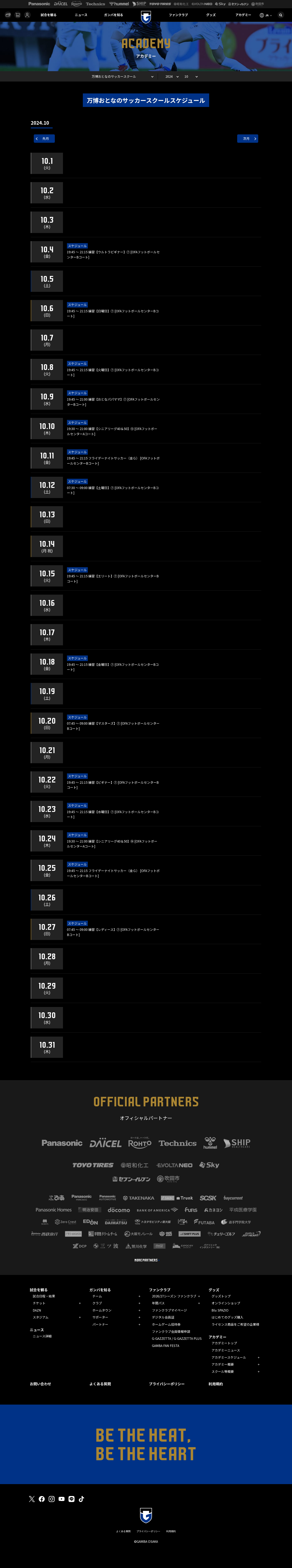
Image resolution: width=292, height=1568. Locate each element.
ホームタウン (101, 1310)
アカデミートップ (224, 1343)
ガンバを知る (113, 14)
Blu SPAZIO (220, 1310)
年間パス (158, 1303)
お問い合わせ (40, 1383)
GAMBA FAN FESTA (165, 1345)
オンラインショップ (226, 1303)
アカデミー (243, 14)
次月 (246, 138)
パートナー (100, 1324)
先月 (46, 138)
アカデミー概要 (223, 1364)
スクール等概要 (223, 1371)
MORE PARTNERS (146, 1260)
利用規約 (216, 1383)
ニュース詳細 (42, 1336)
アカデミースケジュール (229, 1357)
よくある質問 (100, 1383)
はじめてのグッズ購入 (227, 1317)
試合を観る (49, 14)
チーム (97, 1296)
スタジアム (40, 1317)
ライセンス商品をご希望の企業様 (235, 1324)
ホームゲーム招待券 (166, 1324)
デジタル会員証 (163, 1317)
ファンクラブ (178, 14)
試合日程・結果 (44, 1296)
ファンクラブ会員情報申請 (171, 1331)
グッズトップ (221, 1296)
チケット (39, 1303)
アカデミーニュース (226, 1350)
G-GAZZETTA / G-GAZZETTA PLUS (177, 1338)
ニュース (81, 14)
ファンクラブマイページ (169, 1310)
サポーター (100, 1317)
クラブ (97, 1303)
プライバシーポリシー (167, 1383)
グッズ (211, 14)
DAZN (37, 1310)
